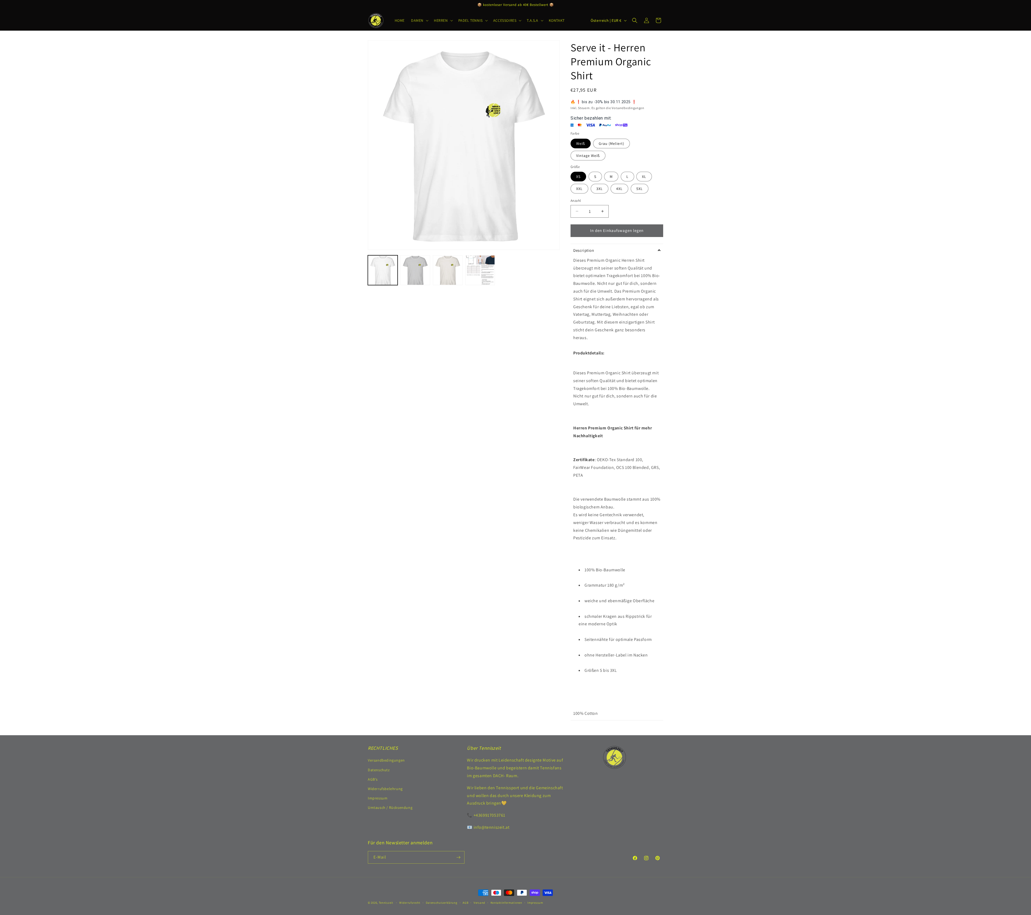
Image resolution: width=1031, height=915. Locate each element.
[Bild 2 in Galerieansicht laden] (415, 270)
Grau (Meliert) (611, 143)
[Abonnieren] (458, 857)
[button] (419, 20)
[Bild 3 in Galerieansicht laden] (448, 270)
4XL (619, 188)
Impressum (377, 798)
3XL (599, 188)
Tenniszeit (386, 903)
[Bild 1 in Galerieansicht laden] (383, 270)
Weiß (580, 143)
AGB (465, 903)
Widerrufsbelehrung (385, 788)
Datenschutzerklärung (442, 903)
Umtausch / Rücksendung (390, 807)
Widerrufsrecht (409, 903)
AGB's (373, 779)
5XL (639, 188)
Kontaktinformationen (506, 903)
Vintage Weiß (588, 155)
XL (644, 176)
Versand (479, 903)
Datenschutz (379, 769)
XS (578, 176)
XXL (579, 188)
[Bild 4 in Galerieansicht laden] (480, 270)
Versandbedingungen (386, 760)
